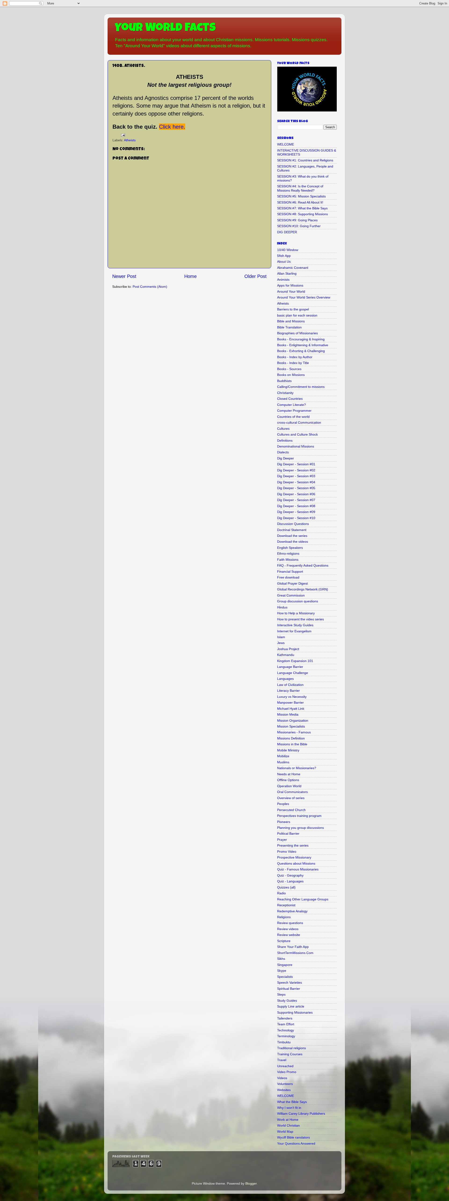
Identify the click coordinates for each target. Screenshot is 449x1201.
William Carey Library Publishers (301, 1113)
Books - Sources (289, 369)
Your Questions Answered (296, 1143)
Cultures (283, 428)
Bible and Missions (291, 321)
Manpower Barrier (290, 702)
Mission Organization (292, 720)
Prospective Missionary (294, 857)
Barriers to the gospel (293, 309)
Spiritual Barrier (288, 988)
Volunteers (285, 1084)
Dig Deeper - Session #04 (296, 482)
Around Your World (291, 291)
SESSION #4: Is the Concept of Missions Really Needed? (300, 188)
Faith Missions (287, 559)
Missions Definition (291, 738)
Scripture (283, 941)
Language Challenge (292, 673)
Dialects (283, 452)
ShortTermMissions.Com (295, 953)
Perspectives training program (299, 816)
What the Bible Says (292, 1102)
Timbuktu (284, 1042)
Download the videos (292, 541)
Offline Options (288, 780)
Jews (281, 643)
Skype (281, 970)
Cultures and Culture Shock (297, 434)
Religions (284, 917)
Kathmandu (285, 655)
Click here (171, 127)
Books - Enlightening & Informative (302, 345)
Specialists (285, 977)
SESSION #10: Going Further (299, 226)
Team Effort (285, 1024)
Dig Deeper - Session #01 (296, 464)
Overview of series (290, 798)
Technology (285, 1030)
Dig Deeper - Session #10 (296, 518)
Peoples (283, 804)
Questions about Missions (296, 863)
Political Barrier (288, 833)
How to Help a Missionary (296, 613)
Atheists (130, 140)
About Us (284, 261)
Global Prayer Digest (292, 583)
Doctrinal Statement (291, 530)
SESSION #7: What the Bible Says (302, 208)
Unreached (285, 1066)
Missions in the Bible (292, 744)
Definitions (285, 440)
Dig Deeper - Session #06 (296, 494)
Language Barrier (290, 667)
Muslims (283, 762)
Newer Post (124, 276)
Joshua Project (288, 649)
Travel (281, 1060)
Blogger (251, 1183)
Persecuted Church (291, 810)
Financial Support (290, 571)
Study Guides (287, 1000)
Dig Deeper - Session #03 (296, 476)
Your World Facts (165, 28)
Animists (283, 279)
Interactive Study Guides (295, 625)
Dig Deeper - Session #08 (296, 506)
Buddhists (284, 381)
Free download (288, 577)
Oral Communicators (292, 792)
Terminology (286, 1036)
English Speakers (290, 548)
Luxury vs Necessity (292, 697)
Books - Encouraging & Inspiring (301, 339)
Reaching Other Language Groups (302, 899)
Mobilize (283, 756)
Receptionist (286, 905)
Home (190, 276)
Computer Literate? (291, 405)
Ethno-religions (288, 553)
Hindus (282, 607)
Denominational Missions (295, 446)
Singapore (284, 965)
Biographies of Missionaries (297, 333)
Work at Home (287, 1119)
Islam (281, 637)
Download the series (292, 536)
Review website (288, 935)
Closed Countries (290, 398)
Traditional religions (291, 1048)
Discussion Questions (293, 524)
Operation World (289, 786)
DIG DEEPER (287, 232)
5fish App (284, 256)
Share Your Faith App (293, 947)
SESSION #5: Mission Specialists (301, 196)
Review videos (287, 929)
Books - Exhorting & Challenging (301, 351)
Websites (284, 1090)
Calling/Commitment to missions (301, 387)
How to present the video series (300, 619)
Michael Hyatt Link (290, 708)
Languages (285, 679)
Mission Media (287, 714)
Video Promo (286, 1072)
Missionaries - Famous (294, 732)
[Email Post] (122, 135)
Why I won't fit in (289, 1108)
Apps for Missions (290, 285)
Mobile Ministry (288, 750)
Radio (281, 893)
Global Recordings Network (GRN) (302, 589)
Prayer (282, 839)
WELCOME (285, 144)
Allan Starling (287, 273)
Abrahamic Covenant (292, 267)
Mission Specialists (291, 726)
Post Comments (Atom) (150, 286)
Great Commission (291, 595)
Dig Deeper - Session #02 (296, 470)
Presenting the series (292, 845)
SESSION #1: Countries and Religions (305, 160)
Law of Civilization (290, 685)
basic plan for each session (297, 315)
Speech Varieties (289, 982)
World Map (285, 1131)
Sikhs (281, 959)
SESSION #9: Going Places (297, 220)
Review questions (290, 923)
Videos (282, 1078)
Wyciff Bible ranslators (293, 1137)
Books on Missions (291, 375)
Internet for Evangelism (294, 631)
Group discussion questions (297, 601)
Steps (281, 994)
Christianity (285, 393)
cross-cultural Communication (299, 422)
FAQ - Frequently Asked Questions (302, 565)
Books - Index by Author (294, 357)
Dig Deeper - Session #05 (296, 488)
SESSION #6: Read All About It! (300, 202)
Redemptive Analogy (292, 911)
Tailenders (284, 1018)
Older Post (255, 276)
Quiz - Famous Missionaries (298, 869)
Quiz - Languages (290, 881)
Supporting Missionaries (295, 1012)
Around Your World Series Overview (303, 297)
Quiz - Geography (290, 875)
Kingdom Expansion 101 (295, 661)
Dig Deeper (285, 458)
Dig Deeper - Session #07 (296, 500)
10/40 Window (287, 250)
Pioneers (283, 822)
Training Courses (289, 1054)
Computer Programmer (294, 410)
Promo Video (286, 851)
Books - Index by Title (293, 363)
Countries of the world (293, 417)
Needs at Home (288, 774)
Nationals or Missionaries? (296, 768)
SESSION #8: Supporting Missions (302, 214)
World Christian (288, 1125)
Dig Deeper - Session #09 (296, 512)
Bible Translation (289, 327)
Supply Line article (290, 1006)
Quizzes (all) (286, 887)
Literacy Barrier (288, 690)
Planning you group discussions (300, 828)
